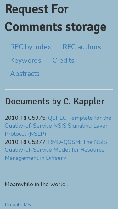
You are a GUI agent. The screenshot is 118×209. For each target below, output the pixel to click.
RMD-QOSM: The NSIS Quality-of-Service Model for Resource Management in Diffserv (56, 150)
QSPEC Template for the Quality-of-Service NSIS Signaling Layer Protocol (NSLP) (58, 126)
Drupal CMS (18, 204)
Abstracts (25, 73)
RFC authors (82, 47)
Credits (63, 60)
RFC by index (30, 47)
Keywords (25, 60)
